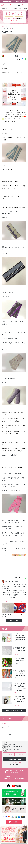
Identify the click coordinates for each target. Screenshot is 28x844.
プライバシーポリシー (17, 776)
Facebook (22, 59)
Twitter (19, 59)
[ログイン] (18, 5)
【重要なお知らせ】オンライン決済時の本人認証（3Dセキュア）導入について (14, 1)
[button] (25, 825)
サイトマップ (7, 778)
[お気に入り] (15, 5)
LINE (25, 59)
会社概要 (8, 776)
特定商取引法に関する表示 (18, 778)
